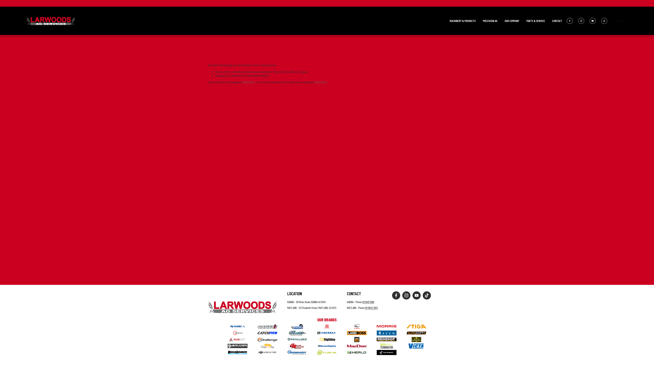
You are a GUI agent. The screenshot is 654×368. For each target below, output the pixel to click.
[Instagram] (581, 21)
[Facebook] (570, 21)
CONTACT (557, 20)
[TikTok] (604, 21)
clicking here (248, 82)
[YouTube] (593, 21)
